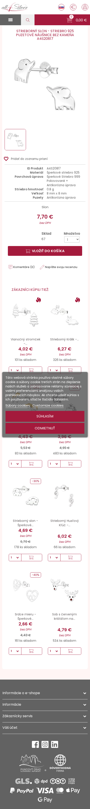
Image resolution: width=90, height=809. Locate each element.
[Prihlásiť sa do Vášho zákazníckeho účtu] (85, 6)
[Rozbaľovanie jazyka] (61, 7)
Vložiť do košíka (48, 250)
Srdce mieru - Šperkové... (25, 616)
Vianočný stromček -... (25, 341)
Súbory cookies (17, 405)
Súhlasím (44, 416)
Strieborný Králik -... (64, 339)
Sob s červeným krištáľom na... (64, 616)
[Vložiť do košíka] (31, 370)
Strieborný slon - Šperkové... (25, 523)
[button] (76, 20)
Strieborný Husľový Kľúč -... (64, 523)
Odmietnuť (45, 428)
